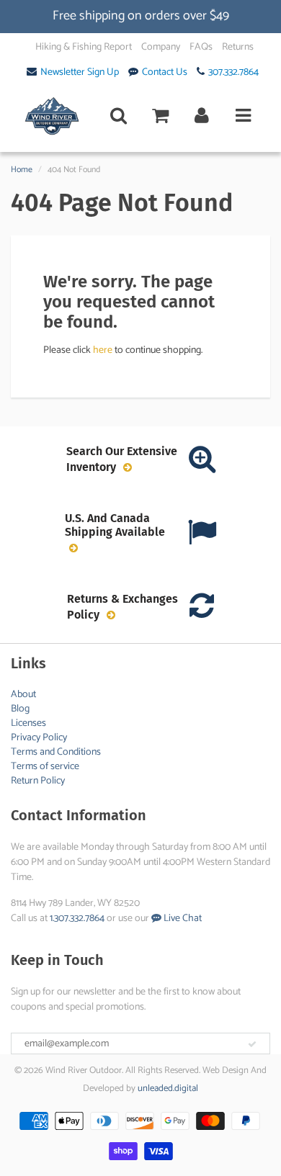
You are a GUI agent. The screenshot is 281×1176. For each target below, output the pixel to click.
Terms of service (45, 766)
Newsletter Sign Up (79, 73)
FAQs (201, 47)
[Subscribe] (252, 1044)
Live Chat (181, 918)
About (23, 694)
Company (160, 47)
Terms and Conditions (56, 752)
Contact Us (164, 73)
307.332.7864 (233, 73)
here (102, 350)
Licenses (28, 723)
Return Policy (38, 781)
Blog (20, 709)
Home (21, 169)
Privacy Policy (39, 738)
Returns (238, 47)
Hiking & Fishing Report (83, 47)
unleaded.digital (168, 1088)
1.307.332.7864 (77, 918)
